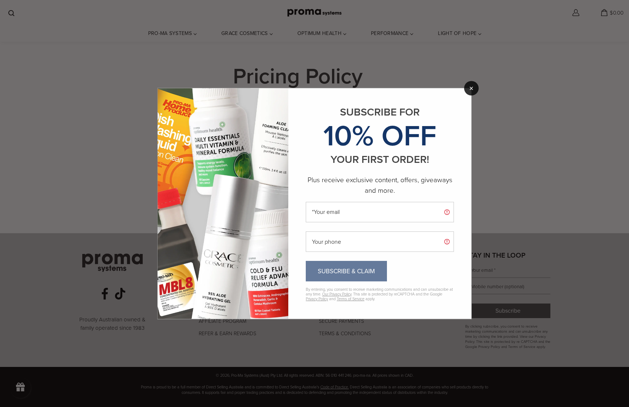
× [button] (471, 88)
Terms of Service (350, 299)
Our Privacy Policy (336, 294)
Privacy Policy (317, 299)
